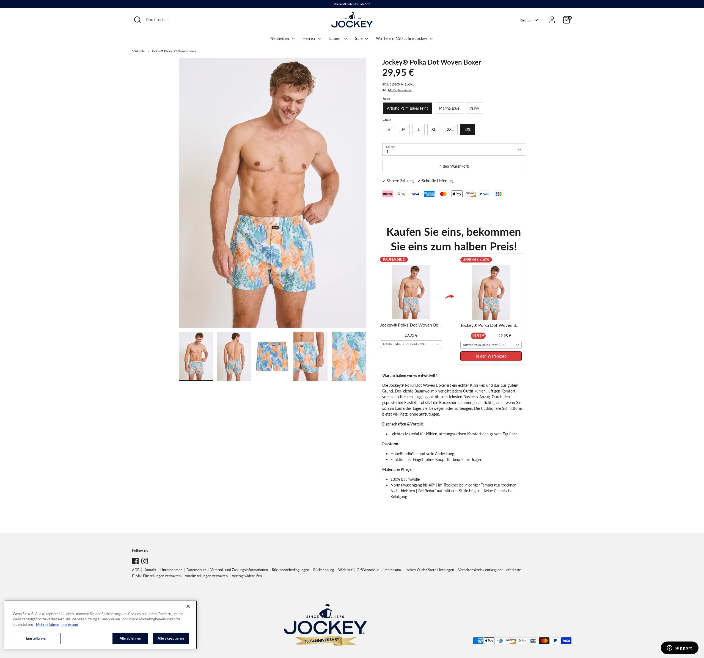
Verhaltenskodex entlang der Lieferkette (489, 570)
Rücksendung (323, 570)
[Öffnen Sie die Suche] (137, 19)
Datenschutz (196, 570)
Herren (309, 38)
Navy (474, 108)
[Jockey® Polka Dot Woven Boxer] (272, 193)
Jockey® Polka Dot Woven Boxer (174, 51)
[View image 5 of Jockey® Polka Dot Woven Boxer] (196, 356)
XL (433, 129)
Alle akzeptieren (171, 638)
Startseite (138, 51)
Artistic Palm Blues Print (407, 108)
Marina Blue (449, 108)
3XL (467, 129)
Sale (359, 38)
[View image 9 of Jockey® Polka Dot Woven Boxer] (349, 356)
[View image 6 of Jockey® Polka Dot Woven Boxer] (234, 356)
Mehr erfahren (47, 624)
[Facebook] (135, 561)
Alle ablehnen (130, 638)
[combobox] (411, 344)
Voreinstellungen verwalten (206, 576)
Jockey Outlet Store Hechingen (429, 570)
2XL (450, 129)
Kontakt (150, 570)
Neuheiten (280, 38)
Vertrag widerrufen (247, 576)
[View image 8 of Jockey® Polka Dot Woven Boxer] (310, 356)
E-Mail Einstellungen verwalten (156, 576)
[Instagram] (144, 561)
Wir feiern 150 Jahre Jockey (402, 38)
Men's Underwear (400, 90)
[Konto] (552, 19)
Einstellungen (37, 638)
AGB (135, 570)
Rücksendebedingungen (290, 570)
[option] (272, 195)
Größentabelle (368, 570)
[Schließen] (188, 606)
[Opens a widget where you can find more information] (679, 648)
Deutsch (526, 20)
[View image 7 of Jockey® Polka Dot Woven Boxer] (272, 356)
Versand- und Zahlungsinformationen (239, 570)
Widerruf (345, 570)
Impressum (392, 570)
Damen (336, 38)
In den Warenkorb (491, 356)
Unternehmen (171, 570)
